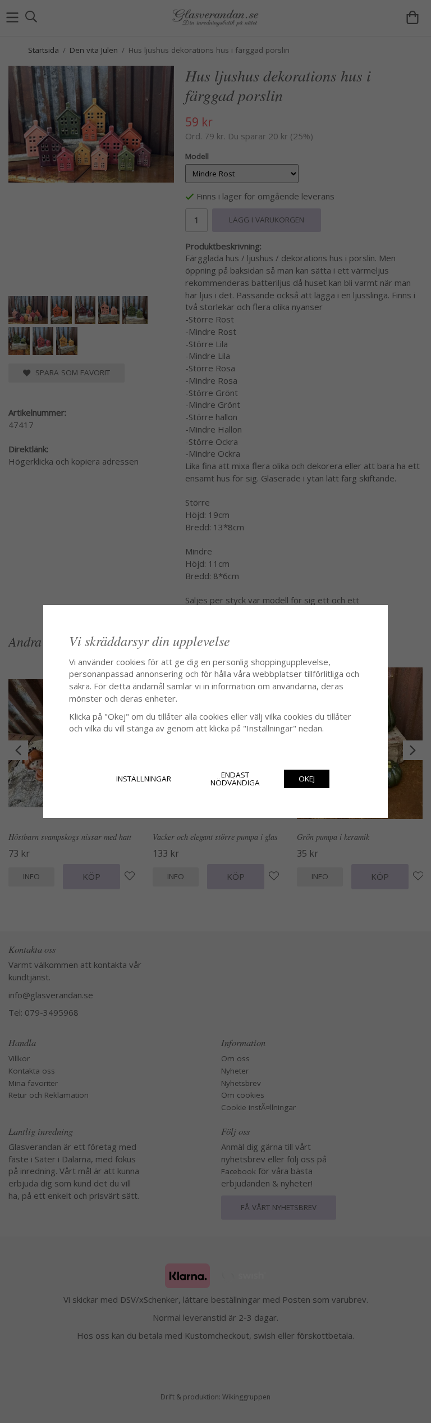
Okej (307, 779)
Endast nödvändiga (235, 779)
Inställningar (143, 779)
